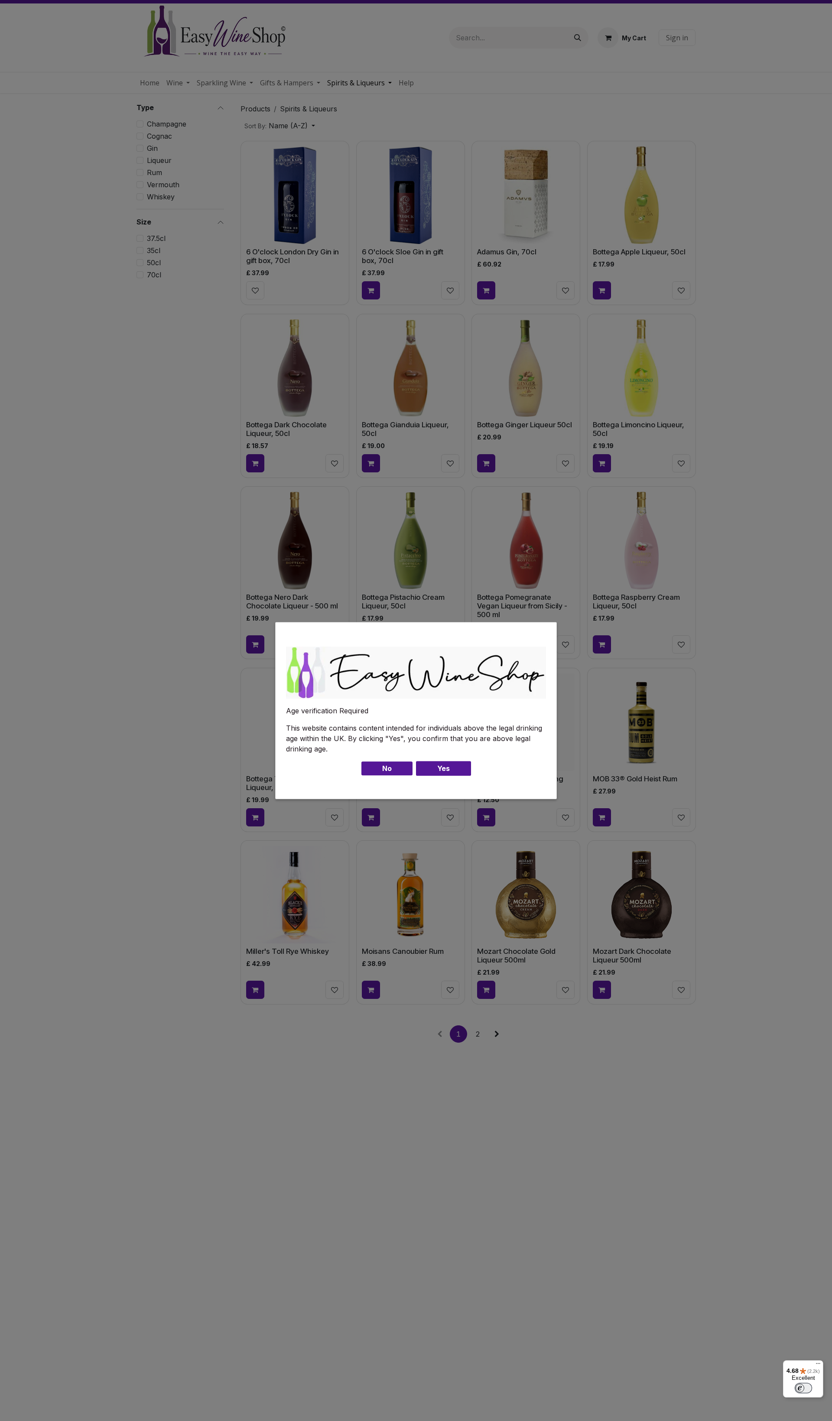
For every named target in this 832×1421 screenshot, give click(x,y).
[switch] (803, 1388)
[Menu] (818, 1365)
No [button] (387, 768)
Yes (443, 768)
